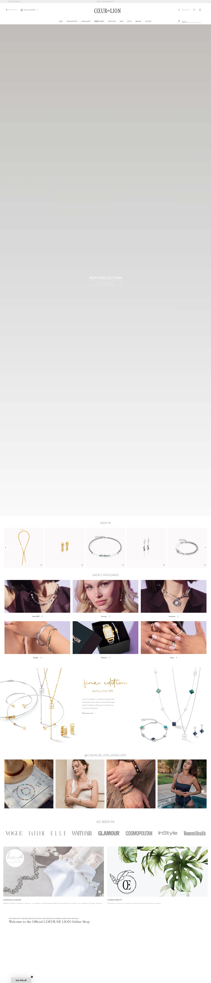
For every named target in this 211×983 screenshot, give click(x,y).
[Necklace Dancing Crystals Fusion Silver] (105, 547)
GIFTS (129, 21)
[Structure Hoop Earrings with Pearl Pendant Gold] (65, 547)
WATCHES (112, 21)
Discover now (87, 713)
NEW (61, 21)
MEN (121, 21)
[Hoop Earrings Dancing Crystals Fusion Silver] (146, 547)
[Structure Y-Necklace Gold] (24, 547)
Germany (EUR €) (30, 10)
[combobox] (191, 22)
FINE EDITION (72, 21)
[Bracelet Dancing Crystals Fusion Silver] (187, 547)
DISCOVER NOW (106, 283)
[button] (21, 980)
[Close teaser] (32, 977)
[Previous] (5, 547)
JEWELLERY (86, 21)
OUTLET (148, 21)
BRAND (138, 21)
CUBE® (99, 21)
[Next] (205, 547)
